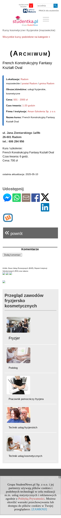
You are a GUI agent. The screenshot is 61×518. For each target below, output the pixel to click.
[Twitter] (45, 199)
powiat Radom (29, 83)
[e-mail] (26, 200)
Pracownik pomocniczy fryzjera (26, 399)
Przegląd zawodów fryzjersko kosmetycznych (24, 300)
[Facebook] (35, 200)
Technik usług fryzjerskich (23, 427)
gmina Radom (46, 83)
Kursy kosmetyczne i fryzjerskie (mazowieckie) (29, 30)
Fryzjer (14, 338)
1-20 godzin (28, 105)
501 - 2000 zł (21, 99)
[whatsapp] (16, 200)
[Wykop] (8, 220)
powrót (14, 232)
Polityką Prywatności (31, 498)
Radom (24, 79)
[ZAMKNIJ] (39, 509)
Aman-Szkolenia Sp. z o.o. (42, 111)
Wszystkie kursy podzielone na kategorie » (26, 36)
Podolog (13, 367)
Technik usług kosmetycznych (25, 455)
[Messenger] (7, 200)
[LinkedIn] (45, 210)
